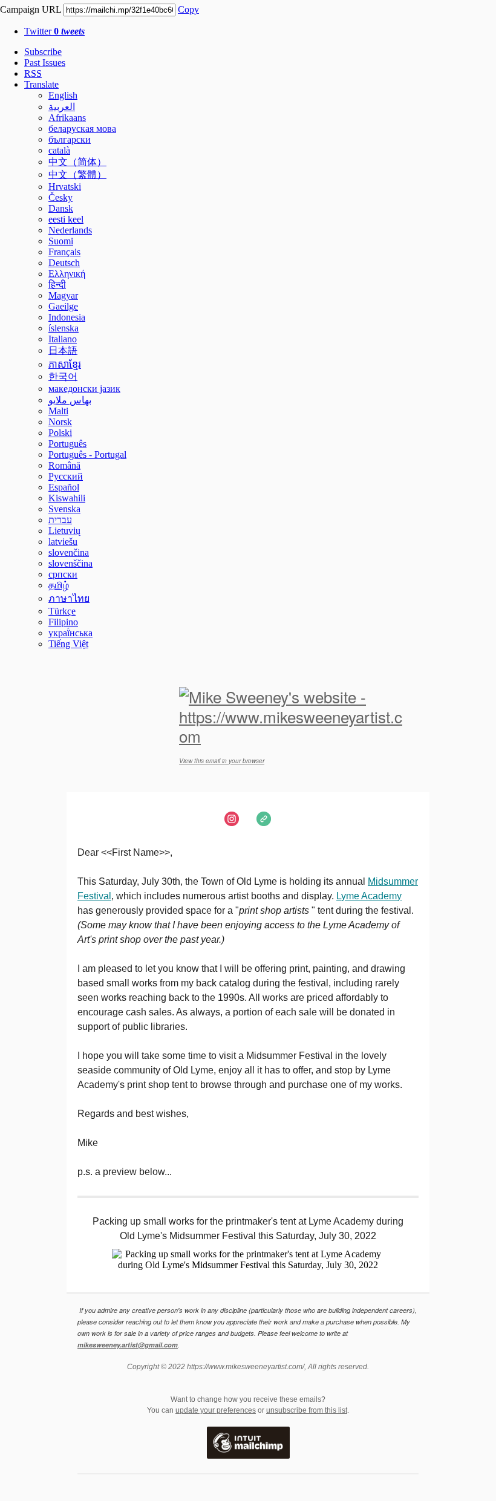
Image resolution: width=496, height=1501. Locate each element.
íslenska (63, 328)
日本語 (62, 350)
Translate (41, 84)
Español (63, 487)
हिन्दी (57, 284)
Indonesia (66, 317)
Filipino (63, 622)
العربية (61, 107)
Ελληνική (66, 274)
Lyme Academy (369, 896)
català (59, 150)
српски (62, 574)
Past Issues (44, 62)
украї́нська (70, 633)
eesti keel (65, 219)
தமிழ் (58, 585)
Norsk (60, 422)
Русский (65, 476)
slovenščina (70, 563)
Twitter (54, 31)
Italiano (62, 339)
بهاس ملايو (69, 400)
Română (64, 465)
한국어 (62, 376)
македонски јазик (84, 388)
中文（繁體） (77, 174)
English (62, 95)
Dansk (60, 208)
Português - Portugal (87, 454)
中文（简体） (77, 162)
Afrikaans (67, 117)
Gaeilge (63, 306)
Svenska (64, 509)
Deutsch (64, 263)
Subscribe (43, 52)
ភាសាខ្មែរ (64, 364)
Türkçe (62, 611)
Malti (58, 411)
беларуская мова (82, 128)
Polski (60, 433)
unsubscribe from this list (306, 1410)
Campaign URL (30, 9)
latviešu (62, 541)
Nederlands (70, 230)
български (69, 139)
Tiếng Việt (68, 644)
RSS (33, 73)
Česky (60, 197)
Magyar (63, 295)
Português (67, 443)
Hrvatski (64, 186)
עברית (60, 520)
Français (64, 252)
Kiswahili (66, 498)
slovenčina (68, 552)
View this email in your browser (221, 761)
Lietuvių (64, 531)
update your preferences (215, 1410)
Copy (188, 9)
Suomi (60, 241)
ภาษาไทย (69, 598)
